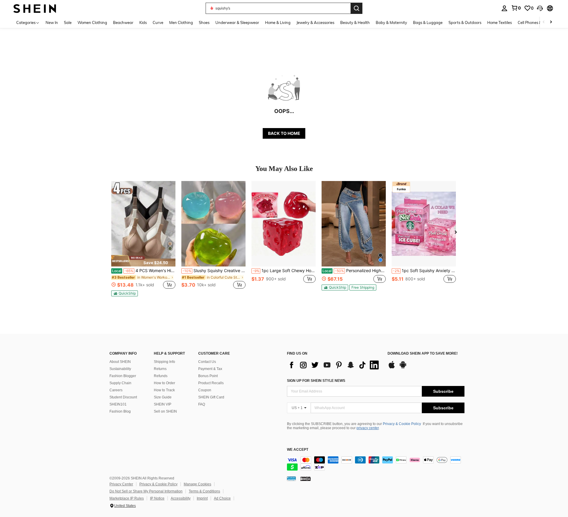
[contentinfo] (375, 463)
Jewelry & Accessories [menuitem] (315, 22)
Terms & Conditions (204, 491)
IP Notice (157, 498)
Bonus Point (208, 376)
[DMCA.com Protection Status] (305, 478)
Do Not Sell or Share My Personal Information (146, 491)
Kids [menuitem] (143, 22)
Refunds (160, 376)
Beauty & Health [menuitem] (355, 22)
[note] (143, 260)
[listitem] (143, 238)
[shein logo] (34, 8)
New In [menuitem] (52, 22)
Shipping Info (164, 362)
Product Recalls (211, 383)
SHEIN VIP (162, 404)
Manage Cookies (197, 484)
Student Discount (123, 397)
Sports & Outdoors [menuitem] (464, 22)
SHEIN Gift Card (211, 397)
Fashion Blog (120, 411)
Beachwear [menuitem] (123, 22)
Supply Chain (120, 383)
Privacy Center (121, 484)
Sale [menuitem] (68, 22)
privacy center (367, 428)
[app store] (392, 368)
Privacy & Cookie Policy (402, 424)
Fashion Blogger (122, 376)
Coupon (204, 390)
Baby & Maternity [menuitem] (391, 22)
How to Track (164, 390)
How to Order (164, 383)
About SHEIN (120, 362)
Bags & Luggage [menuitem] (428, 22)
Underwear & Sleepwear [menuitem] (237, 22)
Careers (115, 390)
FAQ (201, 404)
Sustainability (120, 369)
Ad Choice (222, 498)
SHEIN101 (118, 404)
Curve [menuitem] (158, 22)
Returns (160, 369)
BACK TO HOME (284, 133)
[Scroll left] (544, 22)
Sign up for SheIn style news (316, 381)
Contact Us (207, 362)
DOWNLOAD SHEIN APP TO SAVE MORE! (423, 354)
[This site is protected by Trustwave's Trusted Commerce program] (291, 478)
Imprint (202, 498)
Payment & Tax (210, 369)
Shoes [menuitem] (204, 22)
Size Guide (163, 397)
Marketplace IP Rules (126, 498)
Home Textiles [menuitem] (499, 22)
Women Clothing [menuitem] (92, 22)
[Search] (356, 8)
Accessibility (181, 498)
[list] (334, 365)
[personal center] (504, 8)
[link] (516, 8)
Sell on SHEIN (165, 411)
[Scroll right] (551, 22)
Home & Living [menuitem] (278, 22)
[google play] (403, 368)
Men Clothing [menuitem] (181, 22)
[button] (539, 8)
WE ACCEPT (297, 450)
